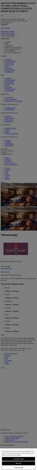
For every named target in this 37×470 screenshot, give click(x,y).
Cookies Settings (18, 467)
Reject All (18, 463)
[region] (18, 459)
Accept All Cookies (18, 459)
